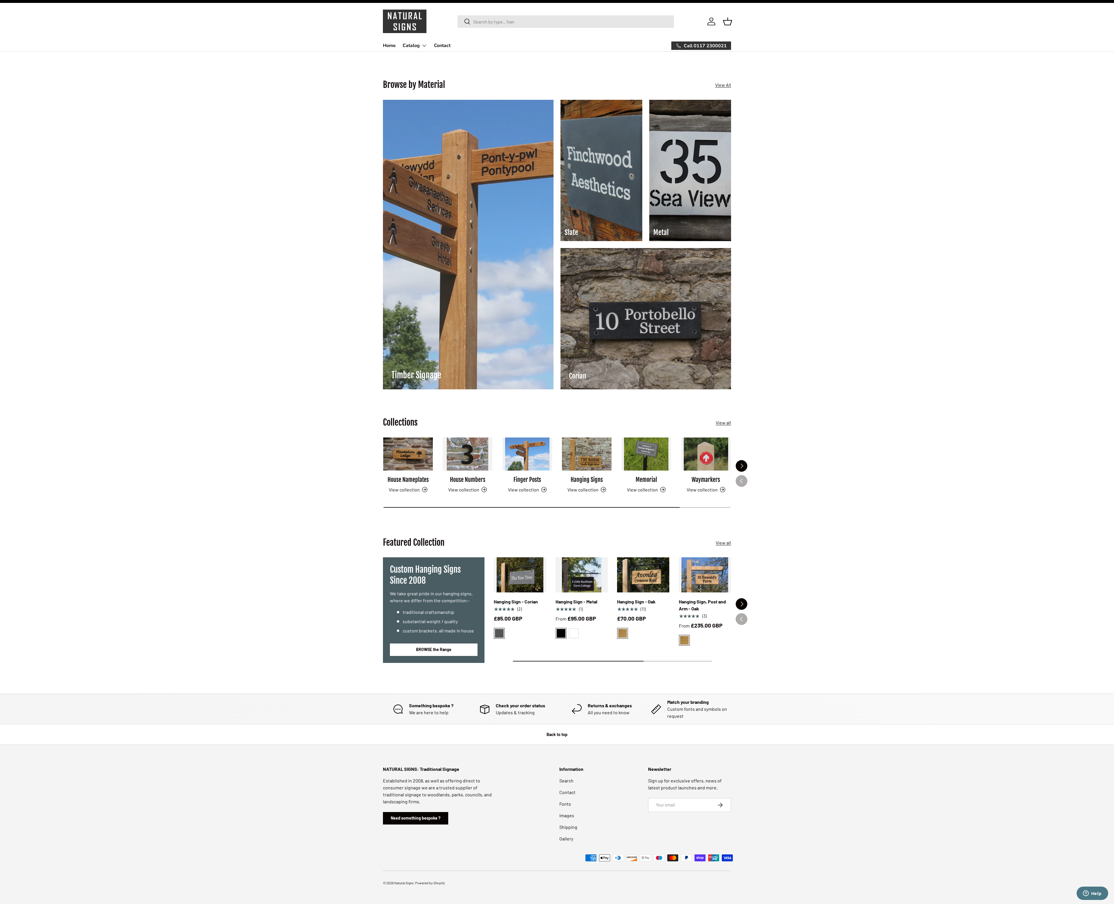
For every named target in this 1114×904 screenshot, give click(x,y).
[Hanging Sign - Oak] (643, 574)
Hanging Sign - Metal (576, 601)
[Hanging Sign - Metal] (582, 574)
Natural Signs (404, 883)
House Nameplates (408, 479)
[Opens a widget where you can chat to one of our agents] (1092, 894)
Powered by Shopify (430, 883)
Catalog (411, 45)
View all (723, 422)
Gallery (566, 838)
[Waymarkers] (706, 454)
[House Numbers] (467, 454)
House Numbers (467, 479)
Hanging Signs (587, 479)
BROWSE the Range (433, 649)
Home (389, 45)
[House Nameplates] (408, 454)
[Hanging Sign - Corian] (520, 574)
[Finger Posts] (527, 454)
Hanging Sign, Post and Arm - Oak (702, 605)
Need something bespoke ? (415, 818)
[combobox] (565, 21)
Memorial (646, 479)
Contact (442, 45)
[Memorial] (646, 454)
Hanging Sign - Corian (516, 601)
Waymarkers (706, 479)
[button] (727, 21)
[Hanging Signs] (587, 454)
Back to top (557, 734)
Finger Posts (527, 479)
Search (566, 780)
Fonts (565, 804)
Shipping (568, 827)
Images (566, 815)
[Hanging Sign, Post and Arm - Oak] (705, 574)
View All (723, 85)
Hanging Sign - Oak (636, 601)
